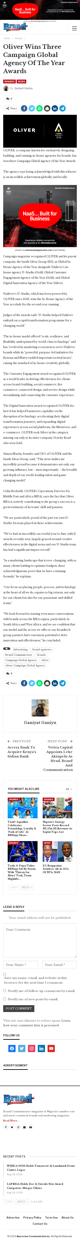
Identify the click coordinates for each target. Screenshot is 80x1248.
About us (67, 1217)
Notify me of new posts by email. (33, 999)
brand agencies (42, 649)
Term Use (51, 1217)
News (21, 81)
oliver (45, 660)
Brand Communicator (18, 655)
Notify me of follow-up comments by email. (41, 991)
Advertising (20, 649)
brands (41, 655)
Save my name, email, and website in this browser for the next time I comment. (35, 980)
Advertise (13, 1217)
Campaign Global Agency (20, 660)
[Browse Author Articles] (40, 707)
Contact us (40, 1223)
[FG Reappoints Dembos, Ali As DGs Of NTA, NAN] (58, 851)
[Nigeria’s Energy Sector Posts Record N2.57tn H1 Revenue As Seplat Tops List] (58, 808)
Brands (9, 81)
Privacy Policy (32, 1217)
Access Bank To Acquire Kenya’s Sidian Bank (21, 751)
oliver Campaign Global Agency (25, 665)
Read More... (11, 1120)
